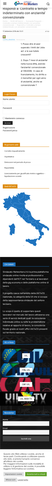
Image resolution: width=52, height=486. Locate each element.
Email (5, 428)
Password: (7, 108)
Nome (5, 419)
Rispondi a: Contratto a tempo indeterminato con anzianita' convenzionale (25, 13)
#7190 (47, 31)
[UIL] (26, 356)
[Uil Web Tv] (26, 399)
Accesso (8, 123)
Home (5, 21)
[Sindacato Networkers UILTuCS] (26, 3)
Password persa (10, 130)
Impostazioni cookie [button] (13, 474)
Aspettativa (9, 156)
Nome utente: (9, 99)
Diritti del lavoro (16, 21)
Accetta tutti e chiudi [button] (36, 474)
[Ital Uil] (26, 370)
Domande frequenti (33, 21)
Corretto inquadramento (14, 151)
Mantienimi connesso (14, 118)
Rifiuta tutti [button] (10, 480)
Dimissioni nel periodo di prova (17, 162)
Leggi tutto (23, 480)
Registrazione (9, 127)
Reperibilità (9, 168)
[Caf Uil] (26, 384)
